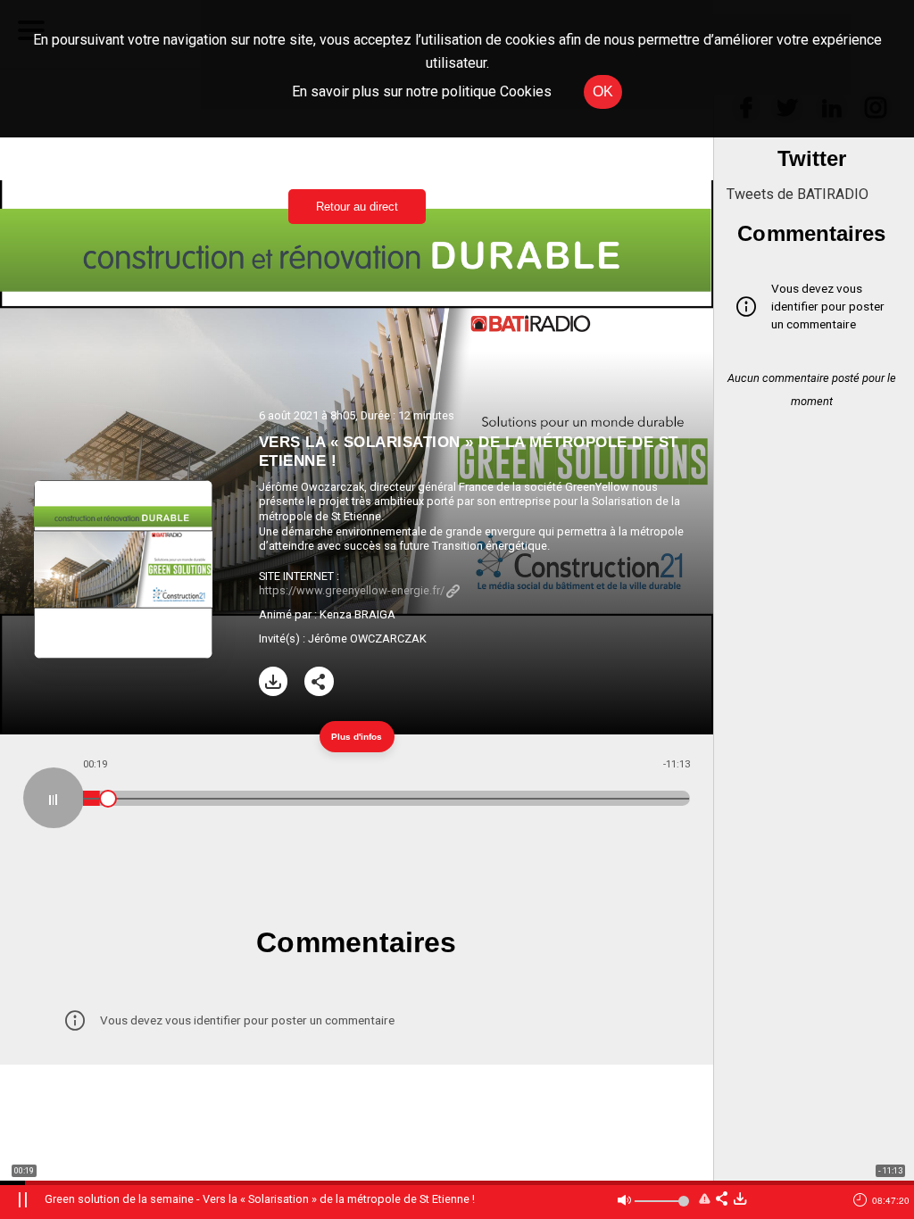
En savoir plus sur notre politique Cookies (422, 91)
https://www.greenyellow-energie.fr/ (352, 590)
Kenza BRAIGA (357, 614)
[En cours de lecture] (53, 797)
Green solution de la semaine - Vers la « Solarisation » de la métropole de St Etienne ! (260, 1199)
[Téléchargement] (273, 681)
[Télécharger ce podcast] (740, 1199)
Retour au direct (357, 206)
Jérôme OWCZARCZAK (367, 638)
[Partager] (319, 681)
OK (603, 91)
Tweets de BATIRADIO (797, 194)
